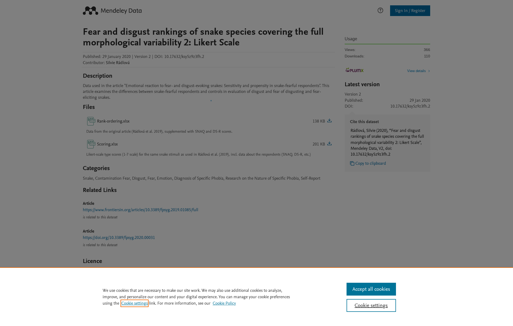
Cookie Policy (224, 303)
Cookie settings (134, 303)
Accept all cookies (371, 289)
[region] (256, 296)
